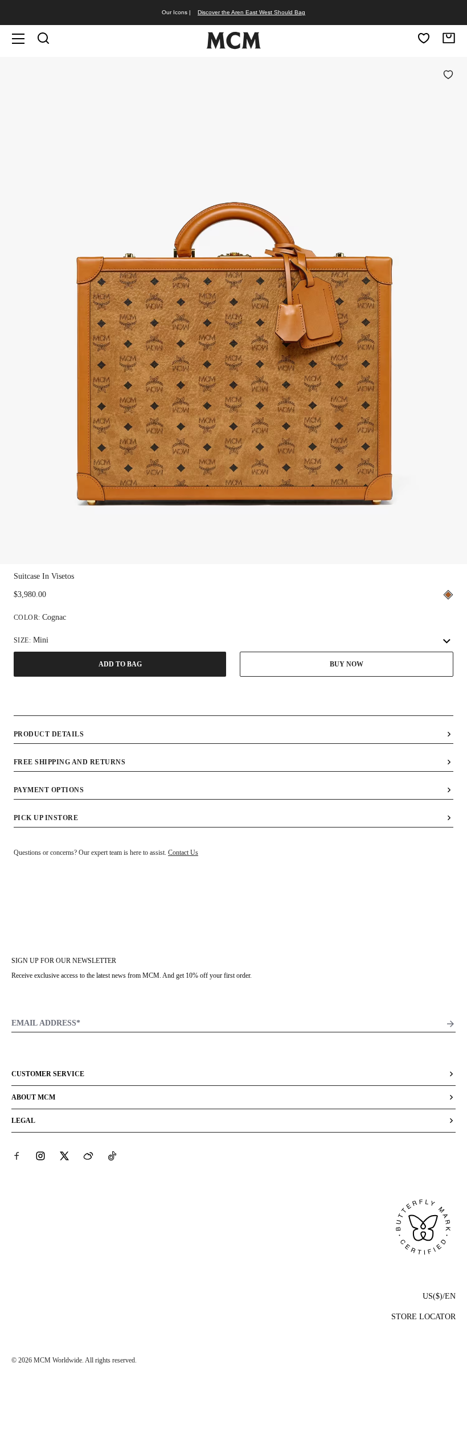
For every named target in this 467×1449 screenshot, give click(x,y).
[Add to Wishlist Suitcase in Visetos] (448, 75)
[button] (233, 309)
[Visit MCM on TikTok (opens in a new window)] (112, 1156)
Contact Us (183, 853)
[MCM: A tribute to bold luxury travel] (233, 46)
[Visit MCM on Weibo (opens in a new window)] (88, 1156)
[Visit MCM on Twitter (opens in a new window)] (64, 1156)
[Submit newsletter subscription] (450, 1024)
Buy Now (346, 664)
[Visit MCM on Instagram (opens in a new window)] (40, 1156)
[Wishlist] (424, 38)
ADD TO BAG (120, 664)
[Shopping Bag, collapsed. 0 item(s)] (449, 38)
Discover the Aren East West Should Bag (251, 12)
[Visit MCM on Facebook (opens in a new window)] (16, 1156)
